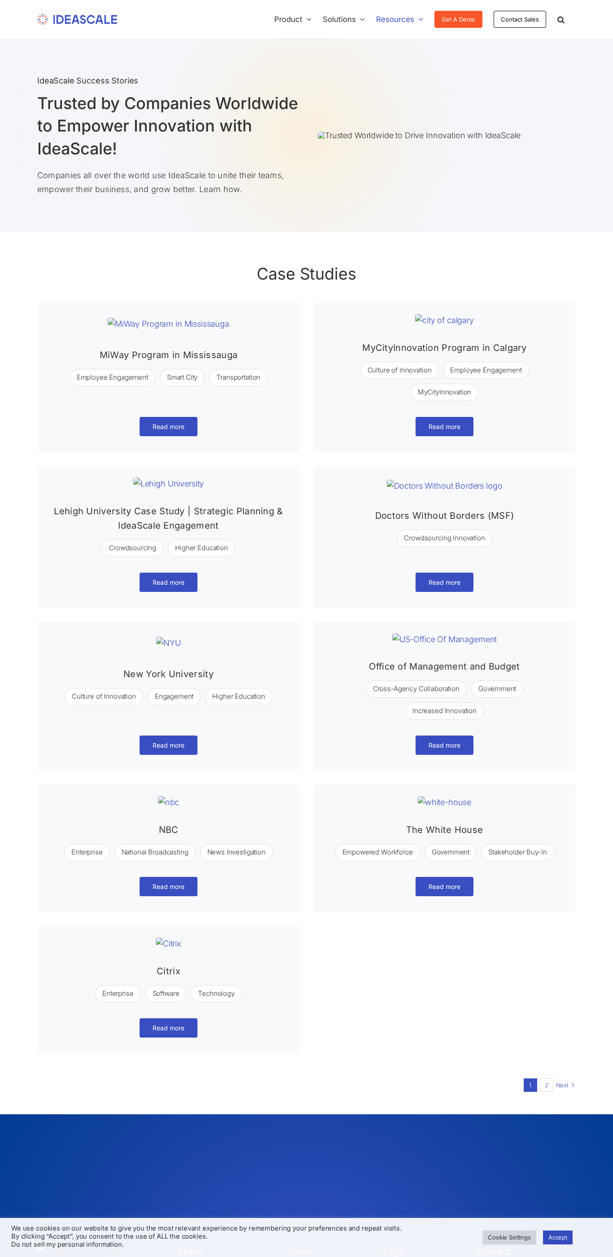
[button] (561, 19)
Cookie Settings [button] (509, 1237)
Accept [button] (557, 1237)
